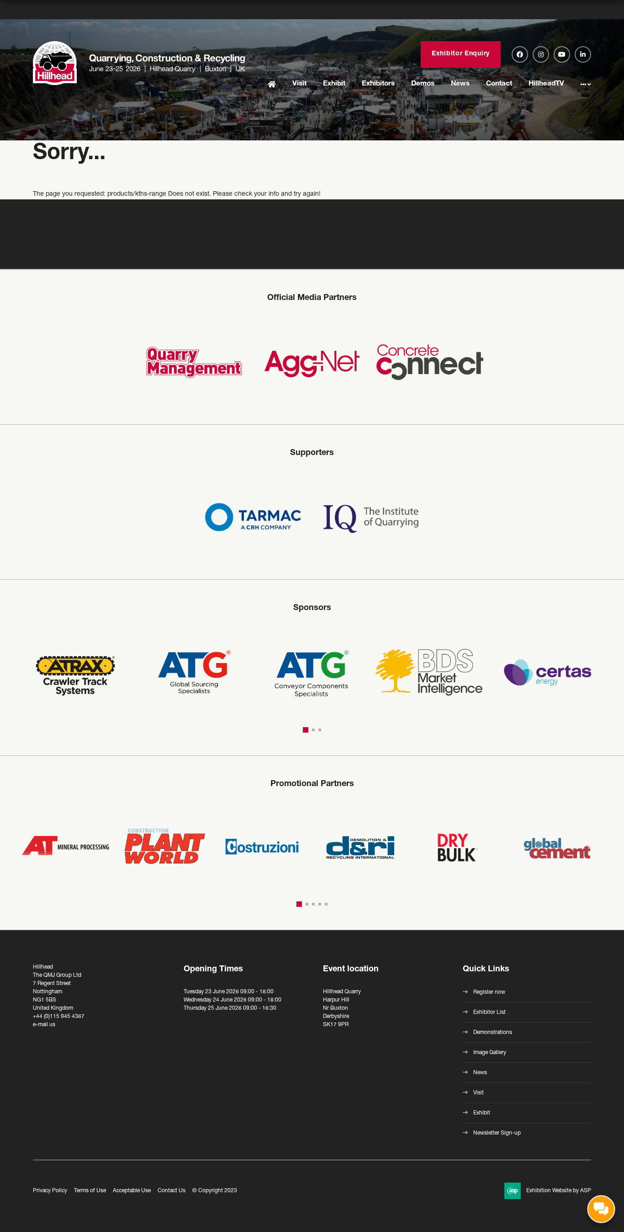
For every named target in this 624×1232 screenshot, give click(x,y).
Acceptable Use (132, 1191)
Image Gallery (489, 1052)
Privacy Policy (50, 1191)
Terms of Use (90, 1191)
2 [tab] (312, 730)
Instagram (541, 54)
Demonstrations (492, 1032)
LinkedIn (583, 54)
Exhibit (334, 83)
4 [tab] (319, 904)
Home (272, 84)
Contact (499, 83)
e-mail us (44, 1025)
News (460, 83)
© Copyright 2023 (214, 1191)
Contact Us (171, 1191)
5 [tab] (326, 904)
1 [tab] (304, 729)
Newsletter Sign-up (497, 1133)
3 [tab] (319, 729)
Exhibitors (378, 83)
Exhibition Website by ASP (558, 1191)
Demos (422, 83)
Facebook (520, 54)
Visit (299, 83)
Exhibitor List (489, 1012)
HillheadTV (546, 83)
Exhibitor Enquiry (461, 54)
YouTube (562, 54)
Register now (489, 992)
